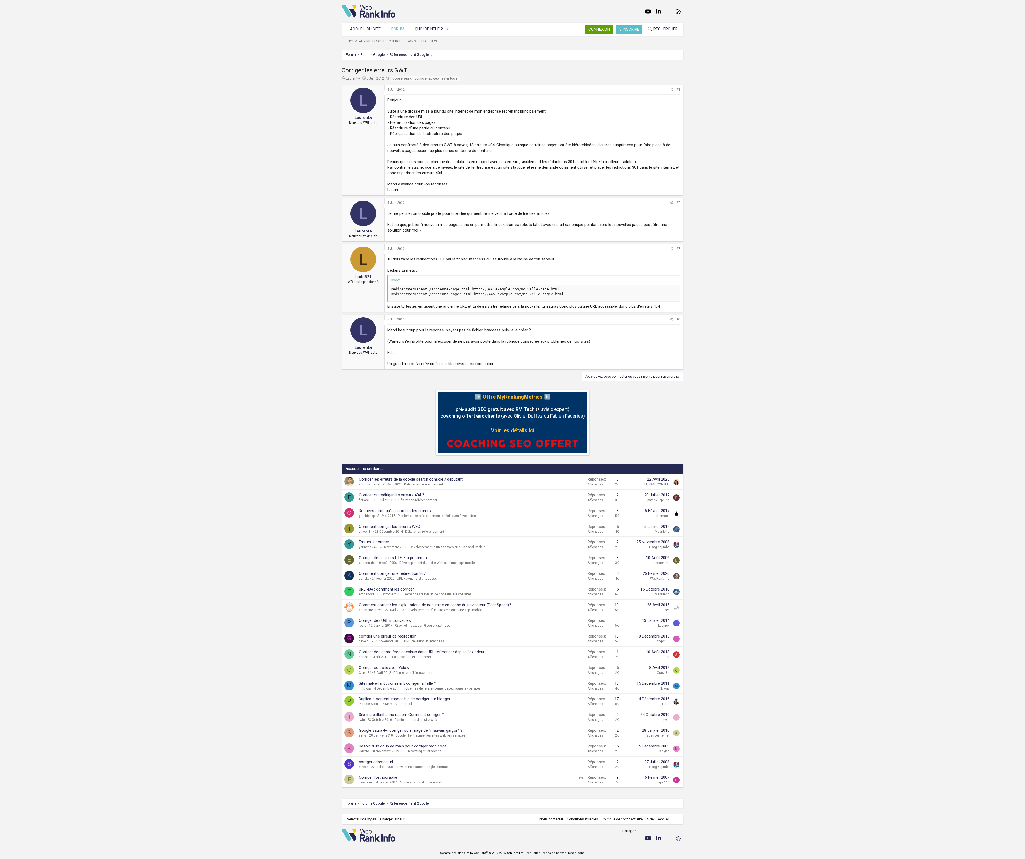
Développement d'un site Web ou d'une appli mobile (447, 547)
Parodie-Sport (368, 704)
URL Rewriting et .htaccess (417, 578)
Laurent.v (353, 78)
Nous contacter (551, 819)
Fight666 (663, 782)
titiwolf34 (365, 531)
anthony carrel (369, 484)
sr (668, 657)
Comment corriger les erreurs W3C (389, 526)
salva (363, 735)
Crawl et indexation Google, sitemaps (422, 625)
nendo (363, 657)
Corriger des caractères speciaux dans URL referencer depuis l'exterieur (421, 652)
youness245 (368, 547)
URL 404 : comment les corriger (386, 589)
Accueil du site (365, 29)
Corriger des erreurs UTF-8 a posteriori (393, 557)
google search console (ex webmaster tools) (425, 78)
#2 (678, 203)
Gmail (407, 704)
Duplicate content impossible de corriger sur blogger (404, 698)
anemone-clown (371, 610)
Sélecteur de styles (361, 819)
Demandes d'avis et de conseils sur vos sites (438, 594)
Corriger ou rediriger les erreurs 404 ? (391, 495)
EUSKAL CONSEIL (656, 484)
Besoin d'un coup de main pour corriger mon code (403, 746)
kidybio (364, 751)
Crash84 (365, 673)
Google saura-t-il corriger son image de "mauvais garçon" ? (411, 730)
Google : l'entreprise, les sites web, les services (430, 735)
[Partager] (671, 90)
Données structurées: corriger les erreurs (395, 510)
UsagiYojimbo (659, 547)
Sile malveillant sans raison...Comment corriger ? (401, 714)
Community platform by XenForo (482, 853)
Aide (650, 819)
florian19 (365, 500)
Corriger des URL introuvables (385, 620)
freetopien (366, 782)
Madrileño (662, 531)
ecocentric (367, 563)
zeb (666, 610)
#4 (678, 319)
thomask (662, 516)
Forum (397, 29)
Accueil (663, 819)
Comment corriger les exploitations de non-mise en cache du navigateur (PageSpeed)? (435, 605)
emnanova (366, 594)
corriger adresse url (376, 761)
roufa (362, 625)
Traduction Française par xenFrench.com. (555, 853)
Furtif (665, 704)
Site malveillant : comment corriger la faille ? (397, 683)
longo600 (662, 641)
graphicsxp (367, 516)
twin (362, 720)
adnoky (364, 578)
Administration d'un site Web (415, 720)
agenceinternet (658, 735)
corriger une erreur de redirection (387, 636)
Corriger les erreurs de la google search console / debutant (411, 479)
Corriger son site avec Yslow (384, 667)
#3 (678, 249)
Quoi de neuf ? (429, 29)
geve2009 (366, 641)
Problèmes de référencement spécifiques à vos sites (437, 516)
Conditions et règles (582, 819)
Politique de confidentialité (622, 819)
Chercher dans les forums (413, 41)
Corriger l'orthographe (378, 777)
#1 (678, 90)
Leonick (663, 625)
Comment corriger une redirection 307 (392, 573)
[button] (448, 29)
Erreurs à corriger (374, 542)
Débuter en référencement (423, 484)
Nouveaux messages (366, 41)
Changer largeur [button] (392, 819)
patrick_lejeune (658, 500)
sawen (364, 767)
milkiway (365, 688)
